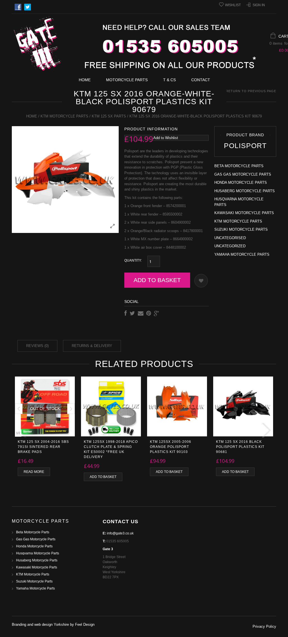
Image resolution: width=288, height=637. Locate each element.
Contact (200, 80)
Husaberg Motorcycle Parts (244, 191)
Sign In (259, 5)
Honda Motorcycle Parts (240, 182)
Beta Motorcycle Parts (239, 166)
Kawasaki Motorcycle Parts (244, 213)
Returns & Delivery (92, 346)
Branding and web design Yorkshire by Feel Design (53, 624)
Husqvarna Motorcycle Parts (37, 553)
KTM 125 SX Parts (109, 116)
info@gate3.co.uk (120, 533)
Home (85, 80)
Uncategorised (230, 238)
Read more (34, 472)
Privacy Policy (264, 626)
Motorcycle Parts (127, 80)
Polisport (245, 145)
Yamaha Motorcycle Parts (241, 254)
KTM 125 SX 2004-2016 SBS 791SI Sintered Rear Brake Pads (43, 447)
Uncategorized (230, 246)
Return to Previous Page (251, 91)
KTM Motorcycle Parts (64, 116)
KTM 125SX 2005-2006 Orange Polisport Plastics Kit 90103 (170, 447)
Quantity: (133, 260)
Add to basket (157, 280)
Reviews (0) (37, 346)
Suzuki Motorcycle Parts (241, 229)
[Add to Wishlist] (201, 280)
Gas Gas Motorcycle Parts (242, 174)
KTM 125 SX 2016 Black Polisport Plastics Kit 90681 (240, 447)
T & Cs (169, 80)
